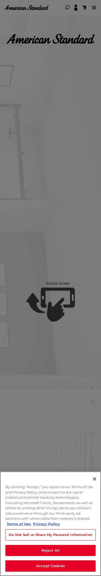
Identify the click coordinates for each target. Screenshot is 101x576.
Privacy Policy (46, 524)
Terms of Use (19, 524)
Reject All (50, 550)
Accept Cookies (50, 566)
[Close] (94, 479)
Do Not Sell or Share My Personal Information (50, 534)
